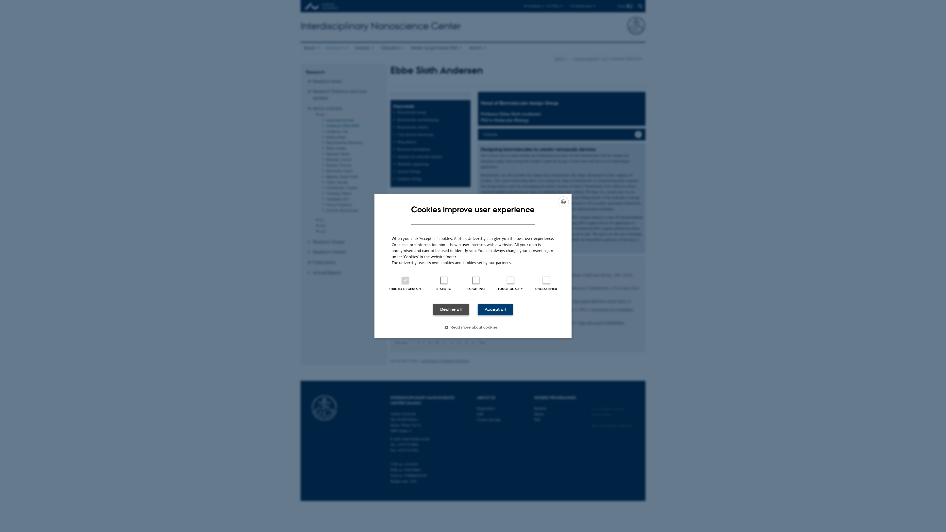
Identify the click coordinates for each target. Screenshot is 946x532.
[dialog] (473, 266)
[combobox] (563, 201)
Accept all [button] (495, 309)
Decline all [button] (451, 309)
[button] (473, 328)
